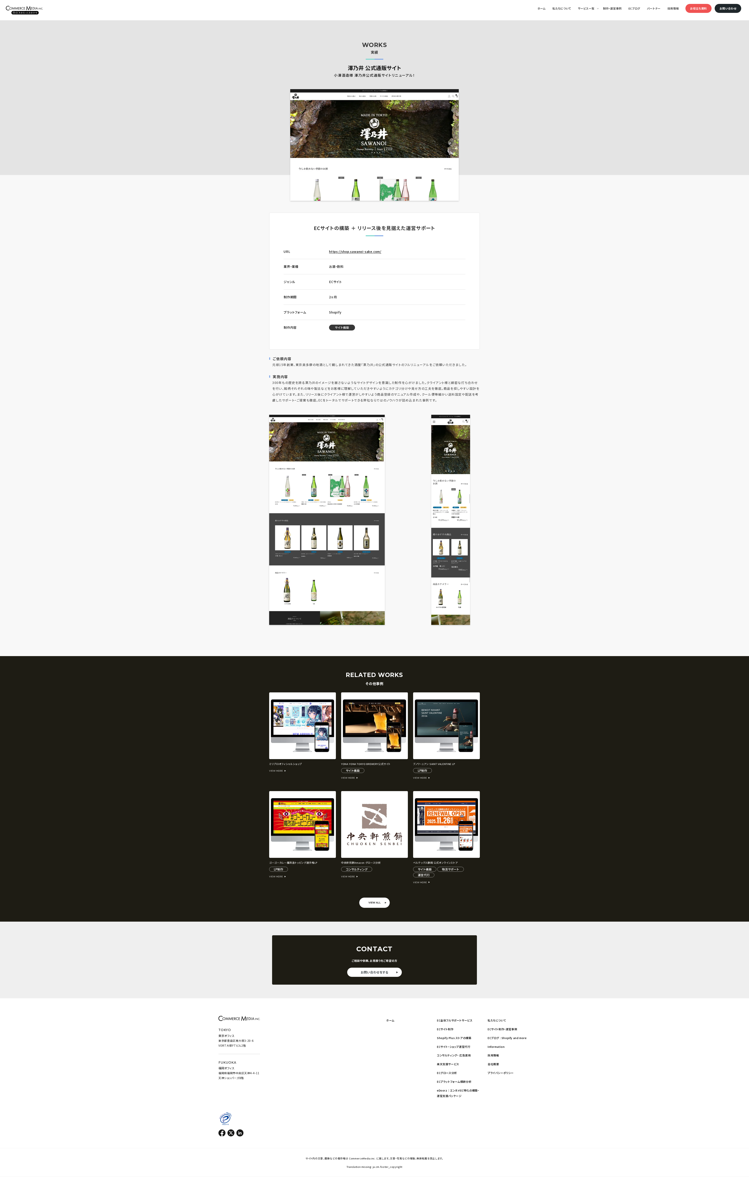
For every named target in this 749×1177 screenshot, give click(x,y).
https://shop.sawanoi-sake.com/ (355, 251)
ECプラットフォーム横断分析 (454, 1082)
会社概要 (493, 1064)
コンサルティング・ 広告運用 (454, 1055)
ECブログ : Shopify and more (507, 1038)
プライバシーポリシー (501, 1073)
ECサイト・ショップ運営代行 (453, 1047)
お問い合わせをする (374, 972)
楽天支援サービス (448, 1064)
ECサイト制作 (445, 1029)
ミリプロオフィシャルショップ (285, 764)
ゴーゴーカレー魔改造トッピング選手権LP (293, 862)
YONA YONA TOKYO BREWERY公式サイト (365, 764)
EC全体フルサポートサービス (454, 1020)
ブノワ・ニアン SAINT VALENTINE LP (434, 764)
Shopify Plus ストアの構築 (454, 1038)
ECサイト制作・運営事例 (502, 1029)
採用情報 (493, 1055)
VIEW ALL (374, 902)
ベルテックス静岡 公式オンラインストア (435, 862)
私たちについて (497, 1020)
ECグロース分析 (447, 1073)
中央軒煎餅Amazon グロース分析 (361, 862)
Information (496, 1047)
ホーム (390, 1020)
